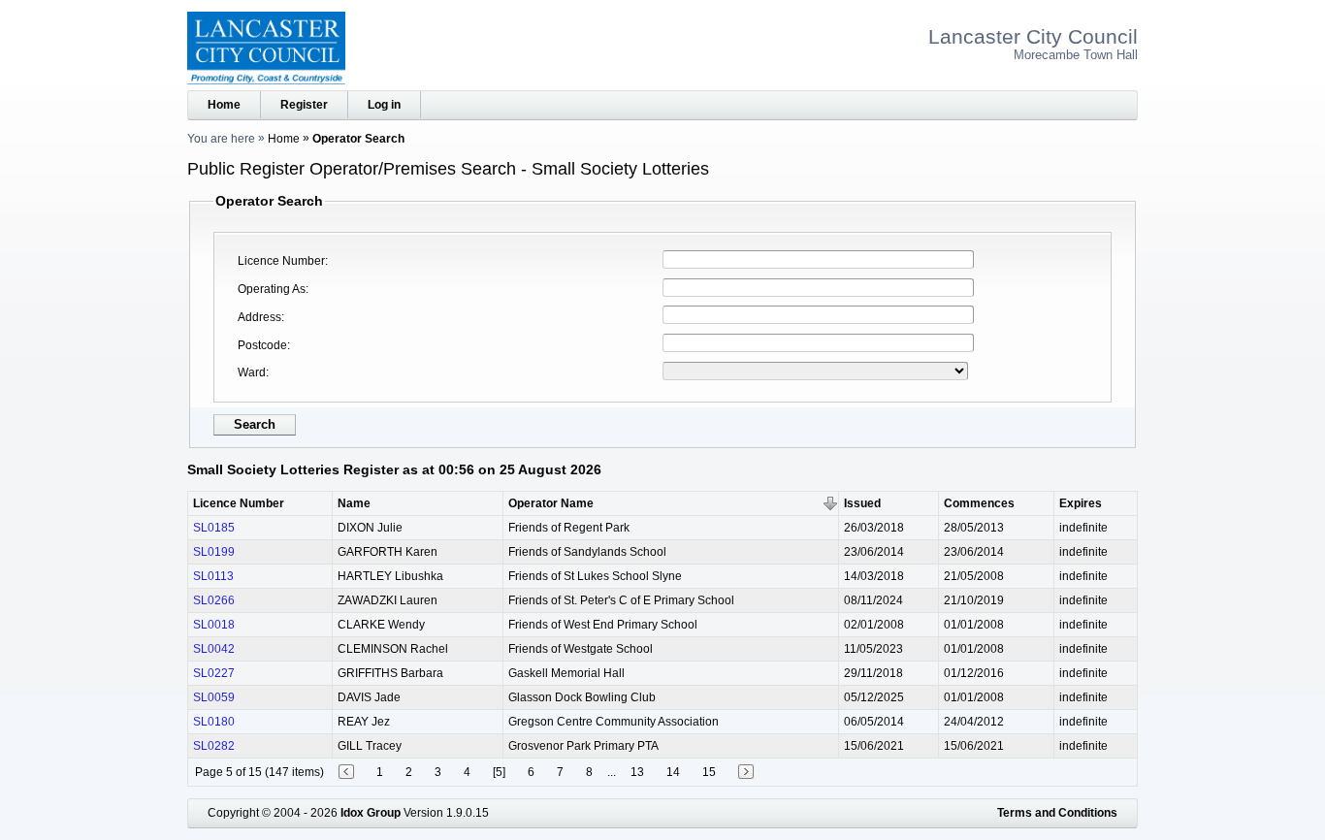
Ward (252, 372)
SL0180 (214, 721)
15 (709, 772)
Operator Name (551, 503)
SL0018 (214, 624)
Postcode (262, 345)
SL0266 (214, 600)
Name (354, 503)
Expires (1080, 503)
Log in (384, 105)
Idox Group (370, 813)
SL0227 (214, 673)
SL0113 (213, 576)
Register (304, 105)
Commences (979, 503)
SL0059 (214, 697)
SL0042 (214, 649)
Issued (862, 503)
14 (673, 772)
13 (637, 772)
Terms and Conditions (1057, 813)
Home (224, 105)
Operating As (272, 289)
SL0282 (214, 746)
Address (259, 317)
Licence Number (281, 261)
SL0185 (214, 527)
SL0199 (214, 552)
